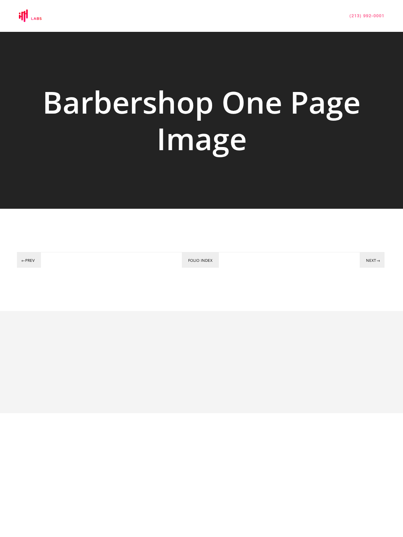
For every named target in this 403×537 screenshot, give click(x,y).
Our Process (229, 15)
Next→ (373, 260)
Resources (278, 15)
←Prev (28, 260)
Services (183, 15)
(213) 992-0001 (367, 15)
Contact (322, 15)
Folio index (200, 260)
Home (148, 15)
